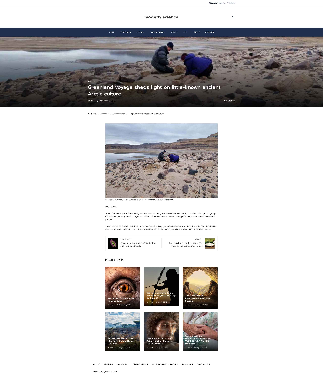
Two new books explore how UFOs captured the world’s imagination (185, 242)
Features (126, 32)
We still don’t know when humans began (121, 300)
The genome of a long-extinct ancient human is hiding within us (159, 341)
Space (174, 32)
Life (185, 32)
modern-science (161, 17)
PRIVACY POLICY (140, 364)
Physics (141, 32)
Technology (158, 32)
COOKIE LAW (187, 364)
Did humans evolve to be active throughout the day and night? (161, 295)
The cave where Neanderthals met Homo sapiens (198, 298)
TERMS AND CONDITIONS (164, 364)
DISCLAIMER (123, 364)
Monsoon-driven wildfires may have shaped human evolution (121, 341)
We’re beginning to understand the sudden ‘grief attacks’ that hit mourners (198, 339)
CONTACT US (203, 364)
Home (112, 32)
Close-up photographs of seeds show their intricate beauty (138, 242)
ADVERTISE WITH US (103, 364)
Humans (209, 32)
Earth (196, 32)
